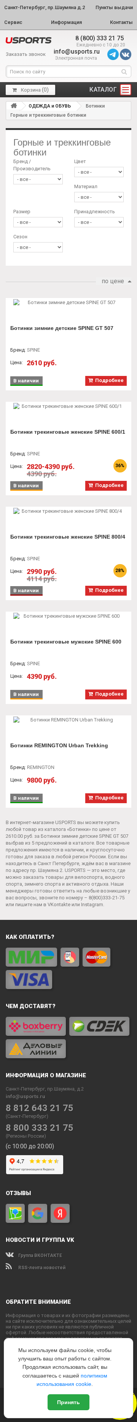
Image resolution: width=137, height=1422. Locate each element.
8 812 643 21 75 (39, 1108)
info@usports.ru (77, 51)
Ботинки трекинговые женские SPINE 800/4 (67, 537)
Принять (68, 1402)
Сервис (13, 22)
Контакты (121, 22)
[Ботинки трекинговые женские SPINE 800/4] (68, 511)
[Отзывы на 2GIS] (15, 1213)
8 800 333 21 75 (39, 1128)
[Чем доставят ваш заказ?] (68, 1037)
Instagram (92, 904)
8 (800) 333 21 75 (99, 38)
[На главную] (13, 105)
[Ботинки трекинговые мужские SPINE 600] (68, 616)
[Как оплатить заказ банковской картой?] (68, 968)
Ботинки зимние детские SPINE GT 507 (61, 328)
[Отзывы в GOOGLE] (37, 1213)
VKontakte (59, 904)
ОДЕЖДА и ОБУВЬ (50, 106)
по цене (113, 281)
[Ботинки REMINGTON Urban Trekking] (68, 720)
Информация (66, 22)
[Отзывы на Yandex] (60, 1213)
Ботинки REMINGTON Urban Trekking (59, 745)
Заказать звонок (26, 54)
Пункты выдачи (114, 7)
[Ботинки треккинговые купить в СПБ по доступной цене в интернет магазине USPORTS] (28, 40)
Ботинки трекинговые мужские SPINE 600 (65, 642)
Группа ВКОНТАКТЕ (39, 1255)
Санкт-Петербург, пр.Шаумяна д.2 (44, 7)
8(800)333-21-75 (106, 897)
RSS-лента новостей (41, 1267)
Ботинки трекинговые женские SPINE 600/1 (67, 432)
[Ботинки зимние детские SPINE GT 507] (68, 302)
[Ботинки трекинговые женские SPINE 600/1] (68, 406)
